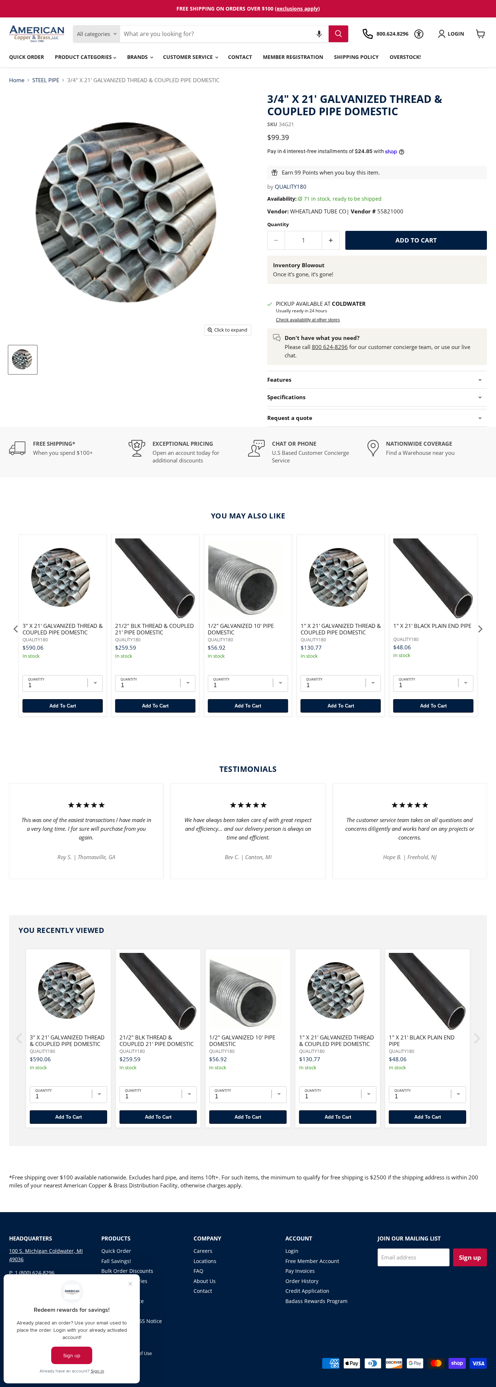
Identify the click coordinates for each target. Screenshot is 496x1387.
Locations (205, 1261)
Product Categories (84, 56)
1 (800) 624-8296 (34, 1272)
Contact (240, 56)
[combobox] (224, 33)
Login (291, 1250)
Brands (138, 56)
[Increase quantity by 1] (331, 240)
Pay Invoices (300, 1270)
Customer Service (188, 56)
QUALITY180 (290, 186)
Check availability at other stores (308, 319)
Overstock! (405, 56)
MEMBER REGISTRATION (293, 56)
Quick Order (26, 56)
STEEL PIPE (45, 80)
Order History (301, 1281)
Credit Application (307, 1290)
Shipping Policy (356, 56)
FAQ (198, 1270)
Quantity (278, 224)
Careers (203, 1250)
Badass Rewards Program (316, 1301)
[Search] (338, 33)
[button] (319, 33)
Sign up (470, 1257)
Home (16, 80)
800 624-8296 (330, 346)
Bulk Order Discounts (127, 1270)
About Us (205, 1281)
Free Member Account (312, 1261)
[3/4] (22, 359)
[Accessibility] (418, 34)
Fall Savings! (116, 1261)
